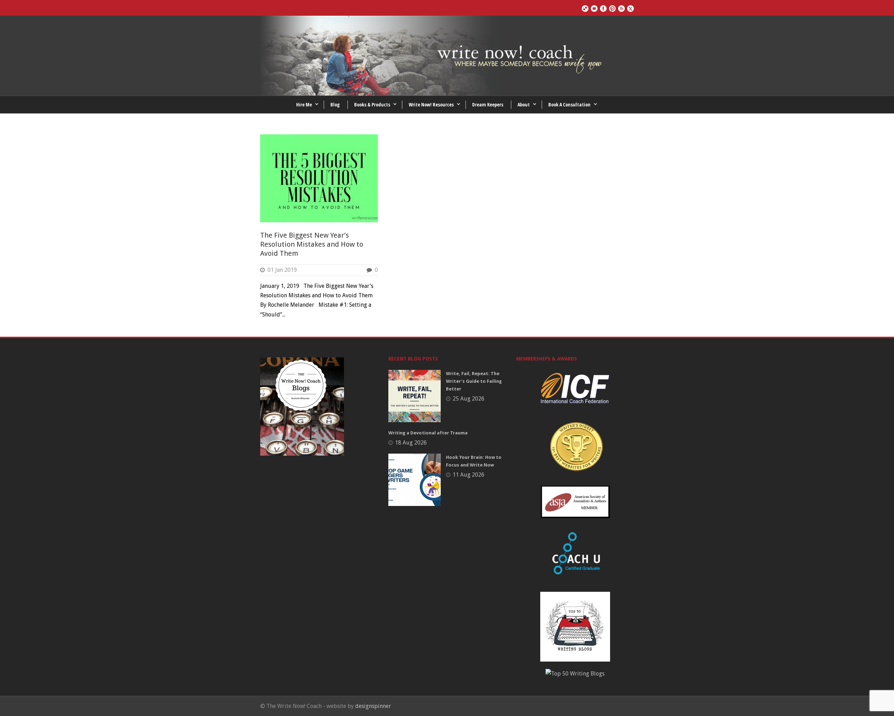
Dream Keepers (487, 104)
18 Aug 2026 (411, 442)
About (524, 104)
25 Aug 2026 (468, 398)
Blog (335, 104)
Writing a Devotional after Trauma (428, 432)
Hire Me (304, 104)
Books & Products (372, 104)
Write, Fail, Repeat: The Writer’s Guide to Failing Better (474, 381)
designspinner (373, 706)
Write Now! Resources (431, 104)
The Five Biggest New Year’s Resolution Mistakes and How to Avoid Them (311, 244)
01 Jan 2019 (282, 270)
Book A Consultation (569, 104)
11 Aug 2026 (468, 474)
